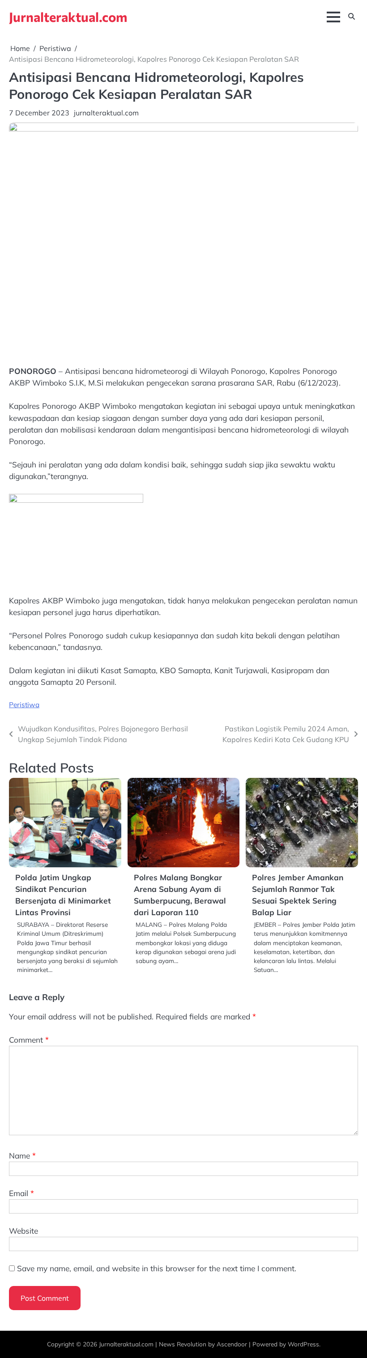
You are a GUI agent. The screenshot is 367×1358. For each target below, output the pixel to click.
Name (22, 1155)
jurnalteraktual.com (106, 112)
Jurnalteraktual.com (68, 16)
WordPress (303, 1344)
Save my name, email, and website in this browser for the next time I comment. (156, 1268)
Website (23, 1230)
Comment (29, 1039)
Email (21, 1193)
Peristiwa (24, 704)
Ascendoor (232, 1344)
